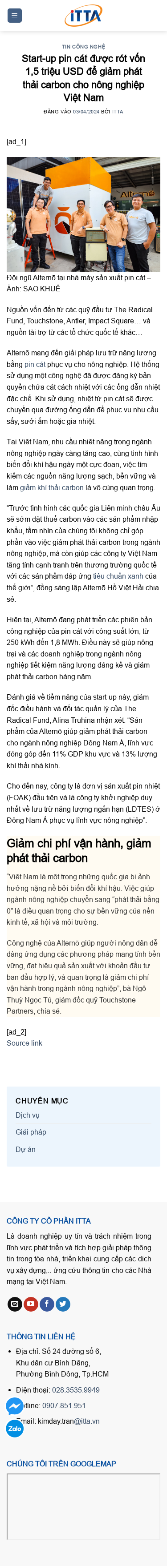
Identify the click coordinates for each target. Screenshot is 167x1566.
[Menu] (15, 15)
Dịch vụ (28, 1115)
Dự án (26, 1149)
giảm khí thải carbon (52, 487)
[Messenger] (14, 1406)
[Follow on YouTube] (31, 1304)
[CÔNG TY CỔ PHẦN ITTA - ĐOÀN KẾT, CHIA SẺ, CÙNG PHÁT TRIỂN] (83, 15)
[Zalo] (14, 1428)
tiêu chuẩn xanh (118, 576)
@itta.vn (87, 1421)
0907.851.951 (64, 1405)
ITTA (117, 112)
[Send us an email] (15, 1304)
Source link (24, 1043)
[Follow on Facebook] (47, 1304)
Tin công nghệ (83, 47)
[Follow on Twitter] (63, 1304)
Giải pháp (31, 1132)
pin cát (34, 364)
